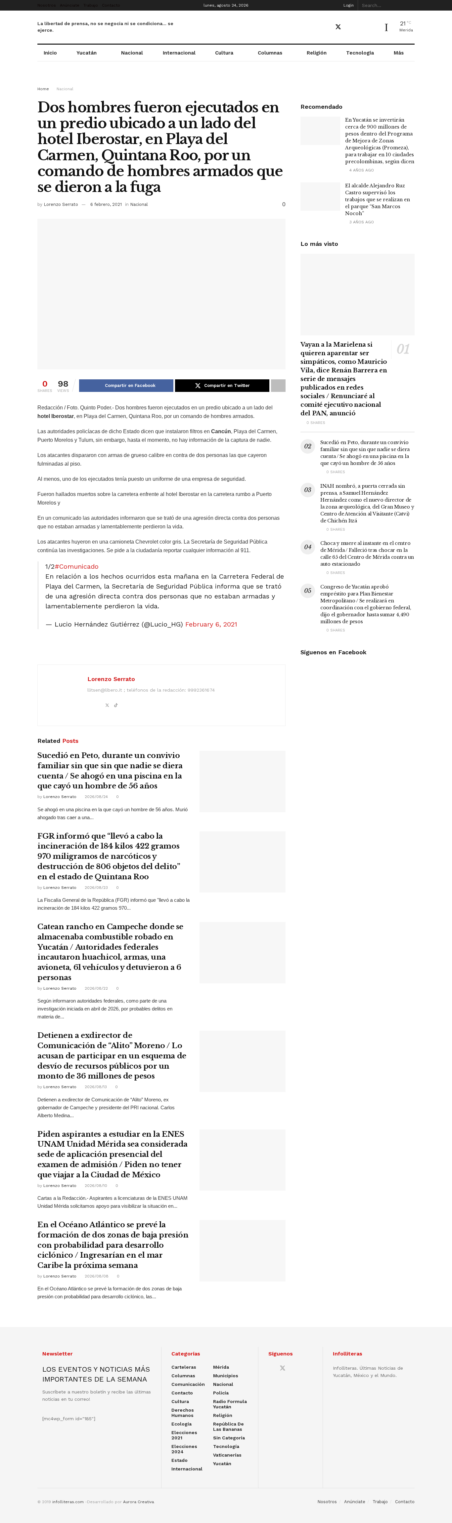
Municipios (225, 1375)
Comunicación (188, 1384)
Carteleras (183, 1367)
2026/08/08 (96, 1276)
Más (399, 53)
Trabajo (90, 5)
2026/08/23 (95, 887)
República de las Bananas (228, 1426)
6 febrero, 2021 (106, 204)
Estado (179, 1460)
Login (348, 5)
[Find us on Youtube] (350, 27)
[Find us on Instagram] (361, 27)
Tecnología (360, 53)
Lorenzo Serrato (61, 204)
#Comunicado (77, 566)
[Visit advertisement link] (226, 80)
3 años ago (361, 222)
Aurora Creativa (138, 1502)
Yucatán (86, 53)
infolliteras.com (68, 1502)
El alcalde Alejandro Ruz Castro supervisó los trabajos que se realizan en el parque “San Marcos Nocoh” (377, 199)
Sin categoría (229, 1437)
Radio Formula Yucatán (230, 1404)
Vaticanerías (227, 1455)
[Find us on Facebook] (326, 27)
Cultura (224, 53)
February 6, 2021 (211, 624)
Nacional (132, 53)
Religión (317, 53)
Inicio (50, 53)
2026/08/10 (95, 1185)
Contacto (111, 5)
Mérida (221, 1367)
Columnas (270, 53)
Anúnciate (69, 5)
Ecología (181, 1424)
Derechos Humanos (182, 1412)
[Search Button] (411, 5)
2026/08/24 (95, 796)
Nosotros (46, 5)
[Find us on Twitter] (338, 27)
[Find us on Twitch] (372, 27)
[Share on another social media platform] (278, 385)
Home (43, 89)
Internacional (179, 53)
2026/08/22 (95, 988)
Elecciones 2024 (184, 1449)
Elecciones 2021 (184, 1435)
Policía (221, 1392)
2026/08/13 (95, 1087)
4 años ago (361, 170)
